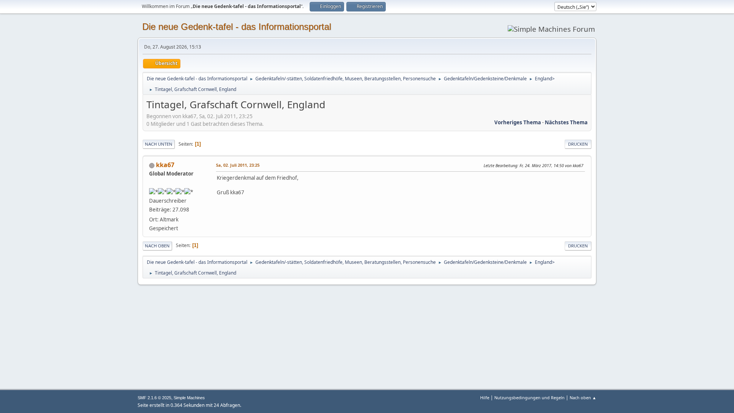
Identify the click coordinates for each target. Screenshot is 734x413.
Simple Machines (189, 397)
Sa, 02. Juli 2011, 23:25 (238, 165)
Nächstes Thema (566, 122)
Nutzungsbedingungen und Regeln (529, 397)
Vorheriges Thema (517, 122)
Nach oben (157, 246)
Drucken (578, 144)
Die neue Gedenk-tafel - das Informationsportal (236, 26)
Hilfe (484, 397)
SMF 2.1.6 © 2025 (154, 397)
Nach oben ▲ (583, 397)
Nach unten (158, 144)
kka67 (165, 165)
